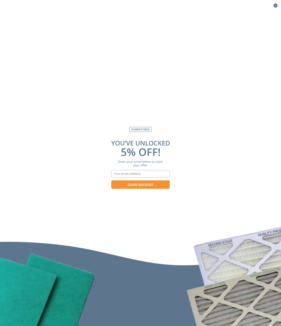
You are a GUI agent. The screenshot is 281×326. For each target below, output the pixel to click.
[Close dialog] (275, 5)
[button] (140, 184)
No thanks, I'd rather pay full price (140, 193)
